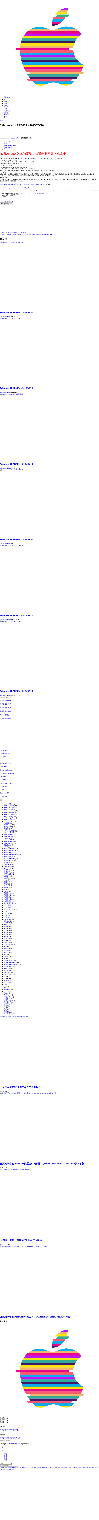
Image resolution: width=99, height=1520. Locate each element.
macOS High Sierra (10, 818)
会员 (5, 1458)
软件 (5, 978)
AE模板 (6, 995)
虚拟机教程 (8, 970)
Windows (7, 97)
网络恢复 (7, 829)
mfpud (10, 201)
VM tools (7, 972)
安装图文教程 (8, 852)
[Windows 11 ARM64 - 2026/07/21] (11, 242)
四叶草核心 (8, 901)
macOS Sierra (8, 819)
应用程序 (7, 111)
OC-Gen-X (3, 796)
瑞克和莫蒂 (8, 1013)
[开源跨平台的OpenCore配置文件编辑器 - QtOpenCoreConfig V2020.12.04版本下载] (28, 1093)
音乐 (5, 1009)
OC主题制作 (8, 905)
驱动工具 (7, 938)
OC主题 (6, 917)
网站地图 (17, 1438)
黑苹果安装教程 (5, 704)
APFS (6, 889)
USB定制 (7, 876)
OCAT (6, 923)
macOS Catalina (9, 814)
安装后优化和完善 (10, 850)
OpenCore (7, 107)
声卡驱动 (7, 926)
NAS (5, 986)
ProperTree (3, 776)
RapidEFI (7, 924)
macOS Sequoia (9, 806)
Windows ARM (14, 138)
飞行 (5, 1007)
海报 (6, 203)
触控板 (6, 936)
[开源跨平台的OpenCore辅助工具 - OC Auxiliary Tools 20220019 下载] (23, 1246)
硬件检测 (7, 887)
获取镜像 (7, 950)
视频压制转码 (8, 1001)
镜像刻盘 (7, 870)
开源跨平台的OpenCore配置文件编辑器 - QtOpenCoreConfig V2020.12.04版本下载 (42, 1163)
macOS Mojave (8, 816)
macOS (6, 96)
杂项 (5, 117)
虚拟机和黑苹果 (5, 718)
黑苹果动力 (15, 1444)
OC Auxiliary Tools (6, 783)
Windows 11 (8, 833)
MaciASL (3, 757)
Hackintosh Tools (5, 763)
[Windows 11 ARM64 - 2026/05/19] (11, 394)
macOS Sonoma (9, 807)
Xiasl (1, 760)
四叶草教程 (8, 897)
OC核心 (6, 911)
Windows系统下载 (10, 145)
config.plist (7, 891)
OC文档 (6, 913)
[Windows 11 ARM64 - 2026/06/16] (11, 318)
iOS (5, 988)
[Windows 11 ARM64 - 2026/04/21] (11, 470)
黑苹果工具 (8, 874)
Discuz (6, 991)
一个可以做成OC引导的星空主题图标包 (20, 1087)
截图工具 (7, 952)
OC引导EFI (8, 907)
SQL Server (7, 845)
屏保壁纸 (7, 948)
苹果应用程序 (4, 715)
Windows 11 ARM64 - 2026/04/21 (16, 539)
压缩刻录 (7, 940)
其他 (5, 976)
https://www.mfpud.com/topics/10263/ (32, 194)
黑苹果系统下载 (5, 700)
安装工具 (9, 1430)
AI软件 (6, 115)
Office (6, 847)
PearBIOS (3, 780)
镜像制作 (7, 863)
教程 (5, 101)
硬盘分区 (7, 882)
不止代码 (7, 982)
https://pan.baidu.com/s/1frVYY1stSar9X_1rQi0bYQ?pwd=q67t (24, 184)
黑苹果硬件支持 (5, 707)
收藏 (2, 203)
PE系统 (6, 884)
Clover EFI (3, 790)
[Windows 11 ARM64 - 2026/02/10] (11, 621)
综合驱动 (7, 930)
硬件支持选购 (8, 861)
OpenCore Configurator (7, 773)
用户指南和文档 (9, 859)
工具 (5, 103)
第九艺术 (7, 1003)
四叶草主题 (8, 895)
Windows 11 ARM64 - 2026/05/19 (16, 464)
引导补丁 (7, 872)
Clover (6, 105)
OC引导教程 (8, 915)
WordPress (7, 989)
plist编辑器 (7, 878)
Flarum (6, 993)
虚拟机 (6, 113)
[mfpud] (5, 138)
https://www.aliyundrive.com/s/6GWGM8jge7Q (14, 188)
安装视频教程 (8, 856)
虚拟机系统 (8, 974)
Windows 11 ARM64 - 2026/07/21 (16, 312)
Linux (6, 984)
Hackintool (3, 750)
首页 (5, 143)
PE (5, 99)
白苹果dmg (7, 825)
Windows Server (9, 841)
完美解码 (7, 999)
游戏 (5, 946)
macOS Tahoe (8, 804)
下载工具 (7, 942)
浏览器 (6, 958)
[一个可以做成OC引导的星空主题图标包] (14, 1016)
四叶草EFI (7, 893)
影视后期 (7, 997)
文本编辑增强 (8, 944)
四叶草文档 (8, 899)
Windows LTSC (9, 836)
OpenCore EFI (4, 793)
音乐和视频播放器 (10, 962)
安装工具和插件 (9, 848)
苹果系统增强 (8, 960)
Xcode (6, 954)
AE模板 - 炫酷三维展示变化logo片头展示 (21, 1240)
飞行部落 (11, 1438)
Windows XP (8, 840)
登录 (1, 120)
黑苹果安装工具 (5, 711)
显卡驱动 (7, 928)
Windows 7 (7, 838)
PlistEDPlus (3, 767)
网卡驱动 (7, 932)
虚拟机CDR (8, 827)
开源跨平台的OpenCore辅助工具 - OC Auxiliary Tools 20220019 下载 (35, 1316)
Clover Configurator (6, 770)
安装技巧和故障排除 (11, 854)
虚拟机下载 (8, 966)
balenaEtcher (4, 786)
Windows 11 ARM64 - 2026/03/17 (16, 615)
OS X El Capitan (9, 821)
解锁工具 (7, 968)
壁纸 (5, 1011)
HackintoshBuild (5, 753)
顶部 (5, 1460)
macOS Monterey (9, 811)
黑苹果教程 (4, 1438)
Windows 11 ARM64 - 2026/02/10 (16, 691)
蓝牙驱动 (7, 934)
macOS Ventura (9, 809)
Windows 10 (8, 834)
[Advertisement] (49, 218)
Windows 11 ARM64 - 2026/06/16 (16, 388)
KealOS (6, 823)
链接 (11, 203)
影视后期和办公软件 (11, 964)
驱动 (5, 109)
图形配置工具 (8, 903)
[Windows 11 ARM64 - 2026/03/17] (11, 545)
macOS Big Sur (9, 812)
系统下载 (15, 1430)
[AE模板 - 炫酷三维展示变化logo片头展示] (14, 1169)
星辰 (5, 1005)
